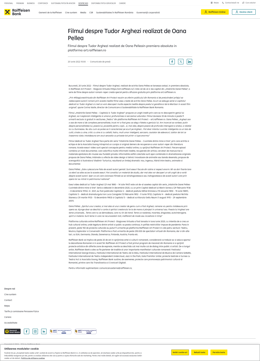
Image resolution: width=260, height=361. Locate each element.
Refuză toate (199, 352)
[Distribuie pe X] (180, 61)
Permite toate (219, 352)
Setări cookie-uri (180, 352)
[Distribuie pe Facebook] (172, 61)
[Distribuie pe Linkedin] (189, 61)
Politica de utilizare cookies (33, 358)
